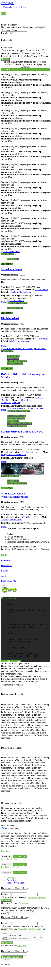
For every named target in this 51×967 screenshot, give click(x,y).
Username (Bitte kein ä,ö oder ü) (16, 917)
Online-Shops (30, 56)
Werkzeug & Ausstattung (19, 411)
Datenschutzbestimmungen (30, 929)
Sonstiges (45, 56)
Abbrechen (6, 856)
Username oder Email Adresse (15, 888)
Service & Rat (35, 50)
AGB (3, 576)
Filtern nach (6, 47)
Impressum (6, 560)
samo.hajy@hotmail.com (20, 292)
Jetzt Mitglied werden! (11, 661)
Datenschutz (6, 565)
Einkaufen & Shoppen (15, 50)
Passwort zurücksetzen (12, 957)
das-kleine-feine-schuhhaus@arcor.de (16, 401)
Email (4, 913)
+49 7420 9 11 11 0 (29, 517)
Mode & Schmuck (15, 308)
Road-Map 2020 (8, 581)
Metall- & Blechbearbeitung (19, 423)
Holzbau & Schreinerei (17, 426)
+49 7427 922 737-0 (30, 452)
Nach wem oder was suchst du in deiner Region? (23, 27)
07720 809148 (41, 289)
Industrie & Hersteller (16, 416)
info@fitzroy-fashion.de (19, 341)
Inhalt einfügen (20, 856)
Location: (5, 33)
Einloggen (11, 877)
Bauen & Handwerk (33, 53)
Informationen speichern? (16, 897)
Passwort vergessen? (16, 883)
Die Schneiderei (10, 318)
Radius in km (7, 40)
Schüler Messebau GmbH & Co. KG (22, 431)
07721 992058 (41, 338)
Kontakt (4, 570)
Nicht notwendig (12, 828)
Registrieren (12, 880)
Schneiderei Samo (11, 269)
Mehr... (4, 302)
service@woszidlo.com (11, 519)
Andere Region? (7, 4)
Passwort (6, 894)
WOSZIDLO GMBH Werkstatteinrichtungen (14, 495)
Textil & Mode (7, 254)
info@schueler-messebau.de (13, 454)
